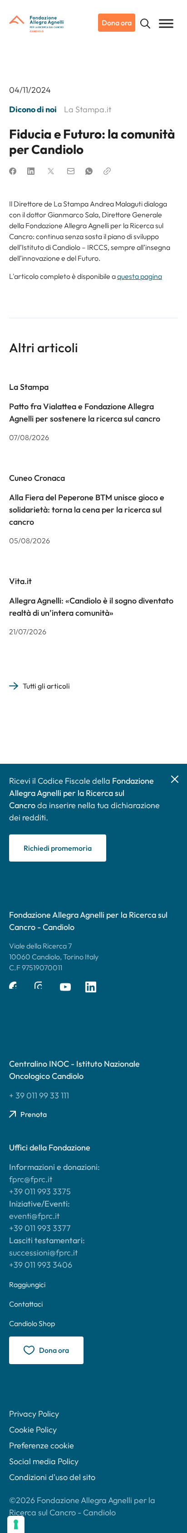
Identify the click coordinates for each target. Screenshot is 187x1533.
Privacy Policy (34, 1413)
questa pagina (139, 276)
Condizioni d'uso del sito (52, 1477)
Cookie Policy (33, 1429)
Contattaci (26, 1303)
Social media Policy (44, 1461)
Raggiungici (27, 1284)
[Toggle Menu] (166, 23)
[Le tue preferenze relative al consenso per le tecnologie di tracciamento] (16, 1524)
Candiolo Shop (32, 1323)
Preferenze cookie (41, 1445)
